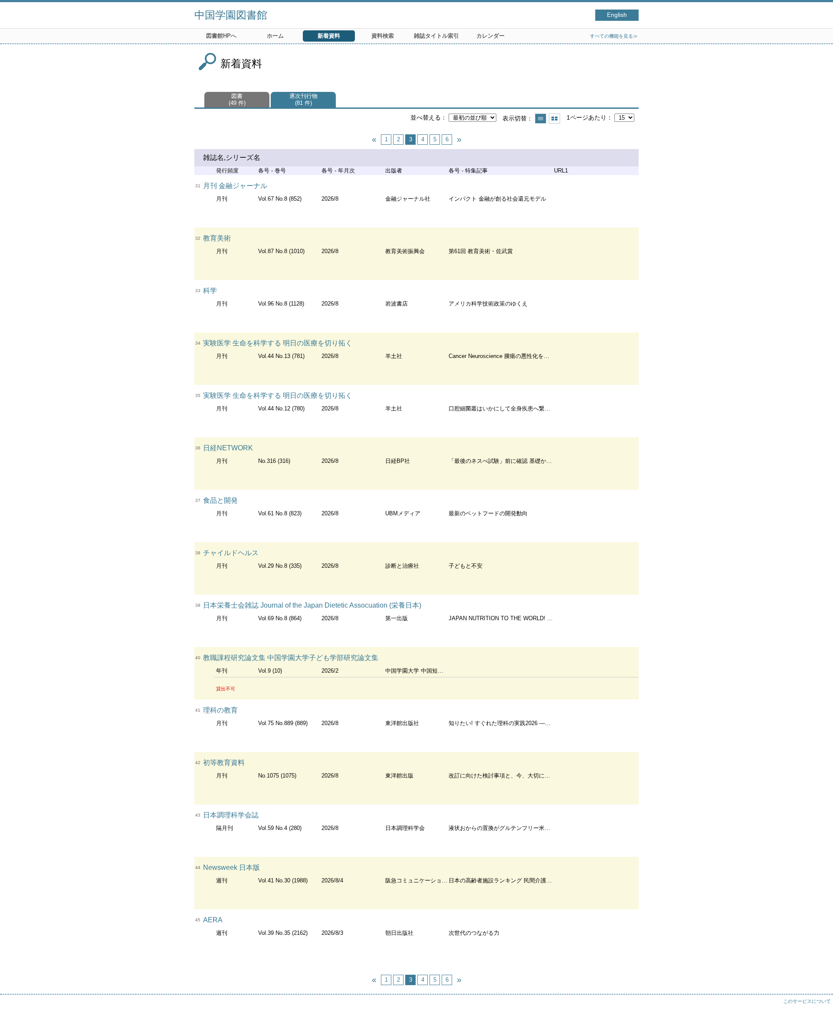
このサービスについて (807, 1001)
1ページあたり (587, 117)
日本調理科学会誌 (231, 815)
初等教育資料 (224, 762)
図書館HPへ (221, 36)
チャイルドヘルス (231, 552)
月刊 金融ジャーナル (235, 185)
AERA (213, 920)
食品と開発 (220, 500)
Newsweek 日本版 (231, 867)
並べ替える (425, 117)
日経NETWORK (228, 448)
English (617, 15)
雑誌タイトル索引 (436, 36)
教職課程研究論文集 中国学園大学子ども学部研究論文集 (290, 657)
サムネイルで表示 (554, 119)
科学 (210, 290)
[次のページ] (459, 139)
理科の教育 (220, 710)
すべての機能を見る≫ (614, 36)
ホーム (275, 36)
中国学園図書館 (230, 15)
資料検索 (382, 36)
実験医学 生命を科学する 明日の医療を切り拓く (277, 343)
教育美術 (217, 238)
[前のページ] (374, 139)
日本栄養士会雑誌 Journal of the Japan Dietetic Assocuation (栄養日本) (312, 605)
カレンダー (490, 36)
